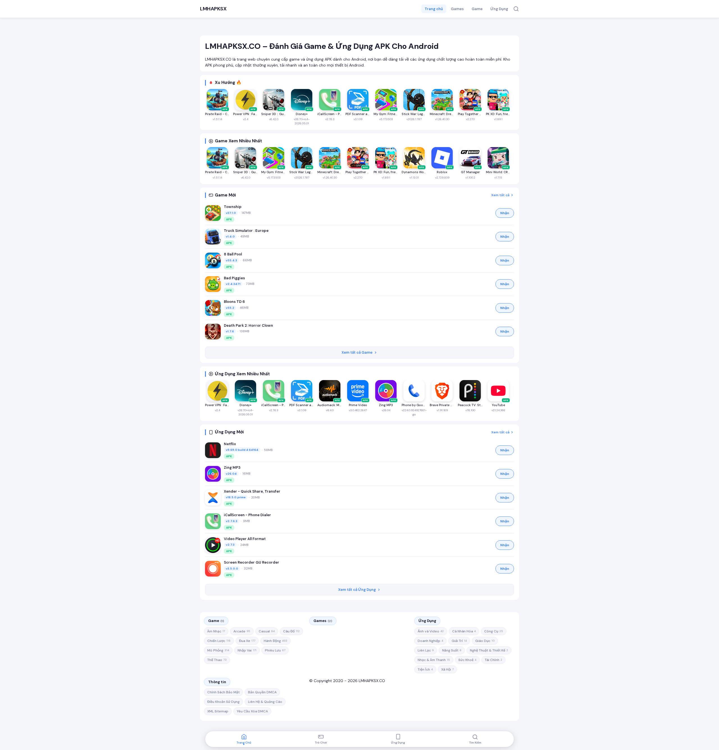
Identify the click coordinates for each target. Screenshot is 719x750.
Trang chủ (434, 8)
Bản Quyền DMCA (262, 692)
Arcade (241, 631)
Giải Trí (459, 641)
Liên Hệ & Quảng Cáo (265, 701)
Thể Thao (217, 660)
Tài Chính (493, 660)
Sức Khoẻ (467, 660)
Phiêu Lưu (275, 650)
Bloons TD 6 (234, 301)
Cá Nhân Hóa (464, 631)
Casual (267, 631)
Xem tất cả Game (357, 352)
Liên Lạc (426, 650)
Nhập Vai (247, 650)
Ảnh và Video (431, 631)
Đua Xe (247, 641)
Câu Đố (291, 631)
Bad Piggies (234, 278)
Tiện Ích (425, 669)
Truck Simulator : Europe (246, 230)
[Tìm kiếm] (516, 9)
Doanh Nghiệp (430, 641)
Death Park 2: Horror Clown (248, 325)
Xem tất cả (500, 195)
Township (233, 206)
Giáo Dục (485, 641)
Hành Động (275, 641)
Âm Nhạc (216, 631)
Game (477, 8)
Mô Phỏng (218, 650)
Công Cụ (493, 631)
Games (457, 8)
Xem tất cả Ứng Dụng (357, 589)
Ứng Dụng (499, 8)
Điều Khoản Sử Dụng (223, 701)
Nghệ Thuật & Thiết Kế (489, 650)
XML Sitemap (217, 711)
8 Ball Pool (233, 254)
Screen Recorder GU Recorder (251, 562)
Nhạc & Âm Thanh (434, 660)
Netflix (230, 444)
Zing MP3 (232, 467)
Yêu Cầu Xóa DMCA (252, 711)
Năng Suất (451, 650)
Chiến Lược (219, 641)
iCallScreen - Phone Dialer (247, 515)
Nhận (504, 213)
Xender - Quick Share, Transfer (252, 491)
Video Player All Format (245, 538)
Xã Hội (447, 669)
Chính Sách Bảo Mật (223, 692)
